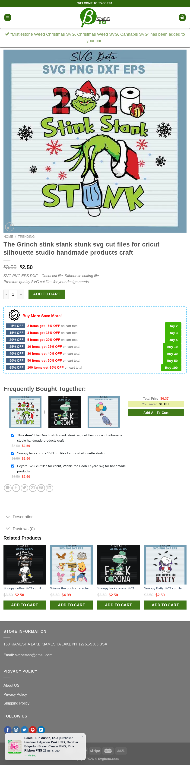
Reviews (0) (24, 528)
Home (8, 236)
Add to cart (46, 294)
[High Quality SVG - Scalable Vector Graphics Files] (95, 17)
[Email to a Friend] (33, 488)
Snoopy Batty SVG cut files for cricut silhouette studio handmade (165, 588)
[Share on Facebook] (16, 488)
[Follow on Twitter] (24, 730)
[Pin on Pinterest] (41, 488)
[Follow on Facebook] (8, 730)
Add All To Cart (155, 412)
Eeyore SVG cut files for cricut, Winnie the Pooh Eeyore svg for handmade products (71, 468)
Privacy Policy (15, 694)
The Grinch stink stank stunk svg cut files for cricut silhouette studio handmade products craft (69, 437)
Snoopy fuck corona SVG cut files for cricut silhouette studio (60, 453)
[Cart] (182, 17)
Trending (26, 236)
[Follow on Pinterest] (33, 730)
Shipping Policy (16, 703)
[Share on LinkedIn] (49, 488)
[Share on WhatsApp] (8, 488)
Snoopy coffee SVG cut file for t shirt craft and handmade (24, 588)
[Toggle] (8, 517)
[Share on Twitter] (24, 488)
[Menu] (7, 17)
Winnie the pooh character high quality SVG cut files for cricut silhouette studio (71, 588)
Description (23, 517)
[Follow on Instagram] (16, 730)
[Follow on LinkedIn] (41, 730)
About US (11, 685)
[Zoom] (9, 226)
